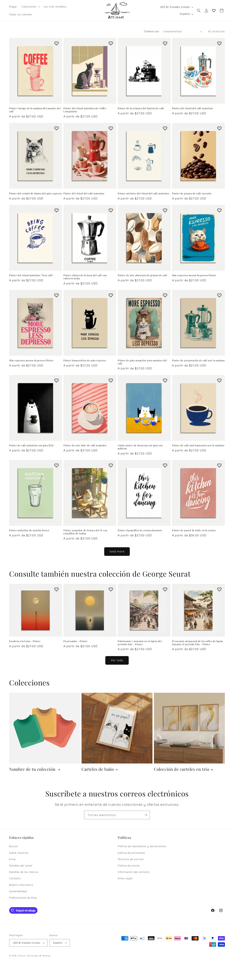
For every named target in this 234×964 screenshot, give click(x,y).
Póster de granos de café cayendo (191, 193)
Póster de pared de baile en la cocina (193, 530)
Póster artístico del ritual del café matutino (143, 193)
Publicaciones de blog (23, 897)
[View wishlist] (214, 11)
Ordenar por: (152, 31)
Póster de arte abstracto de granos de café (142, 275)
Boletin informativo (21, 885)
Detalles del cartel (20, 865)
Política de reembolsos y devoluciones (142, 846)
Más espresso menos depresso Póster (194, 275)
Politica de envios (129, 865)
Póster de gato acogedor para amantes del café (142, 362)
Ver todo (117, 660)
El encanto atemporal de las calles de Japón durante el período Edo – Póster (197, 643)
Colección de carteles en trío (181, 769)
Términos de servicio (131, 859)
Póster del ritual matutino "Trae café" (31, 275)
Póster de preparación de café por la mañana (198, 360)
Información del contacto (133, 872)
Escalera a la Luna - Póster (24, 641)
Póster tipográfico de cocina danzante (140, 530)
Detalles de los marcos (23, 872)
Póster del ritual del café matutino (192, 108)
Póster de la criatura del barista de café (141, 108)
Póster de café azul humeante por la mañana (198, 445)
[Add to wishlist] (56, 43)
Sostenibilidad (18, 891)
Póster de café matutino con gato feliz (31, 445)
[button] (30, 6)
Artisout (22, 955)
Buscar (13, 846)
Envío (12, 859)
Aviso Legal (125, 878)
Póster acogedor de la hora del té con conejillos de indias (85, 532)
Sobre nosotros (18, 852)
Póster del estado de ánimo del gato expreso (35, 193)
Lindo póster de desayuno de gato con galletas (140, 447)
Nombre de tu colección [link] (32, 769)
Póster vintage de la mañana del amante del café (35, 110)
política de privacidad (131, 852)
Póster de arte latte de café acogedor (85, 445)
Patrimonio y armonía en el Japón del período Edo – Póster (140, 643)
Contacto (15, 878)
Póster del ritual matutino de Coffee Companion (85, 110)
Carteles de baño (98, 769)
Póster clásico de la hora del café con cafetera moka (85, 277)
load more (117, 551)
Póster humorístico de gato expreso (84, 360)
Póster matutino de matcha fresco (29, 530)
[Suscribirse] (146, 815)
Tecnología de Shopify (38, 955)
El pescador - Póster (75, 641)
